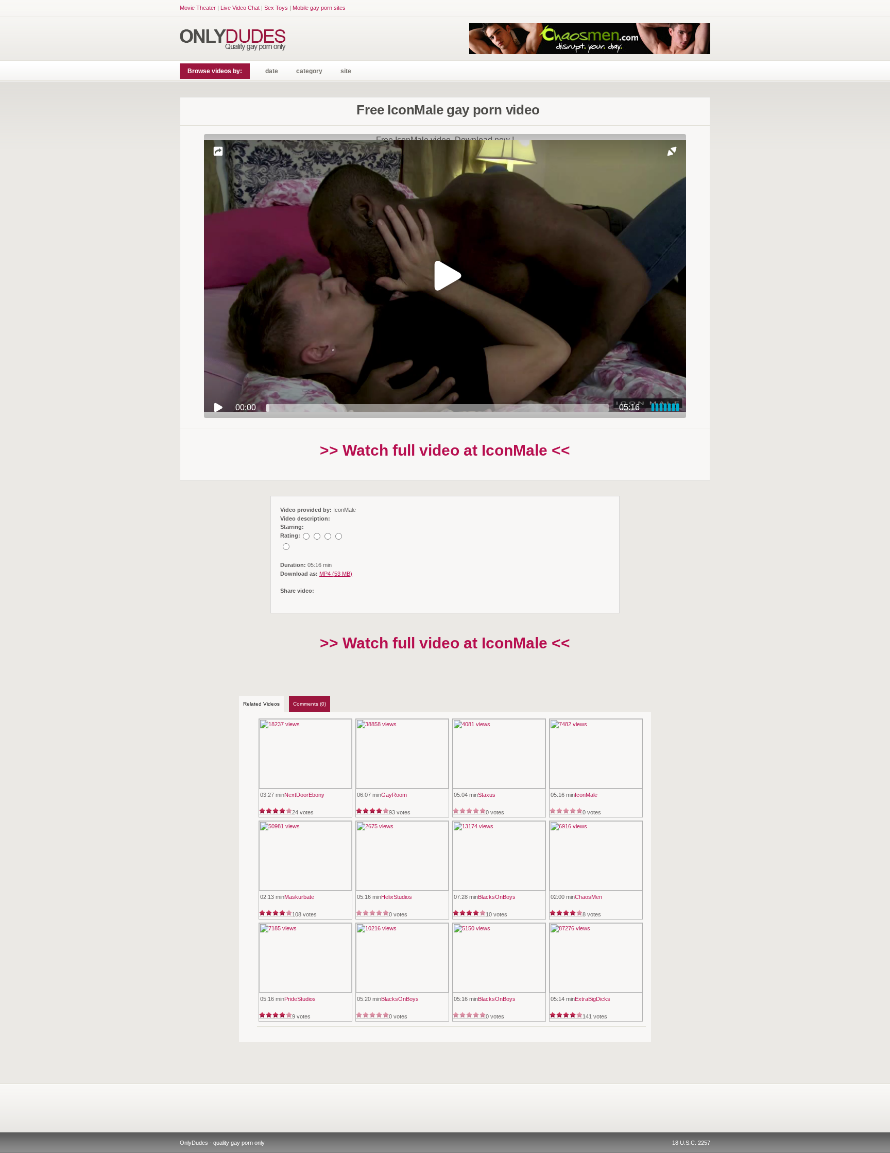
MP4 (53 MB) (335, 574)
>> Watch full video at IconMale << (445, 450)
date (271, 71)
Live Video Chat (240, 8)
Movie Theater (198, 8)
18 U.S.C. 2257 (691, 1143)
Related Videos (261, 704)
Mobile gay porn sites (319, 8)
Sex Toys (276, 8)
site (345, 71)
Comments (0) (309, 704)
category (309, 71)
